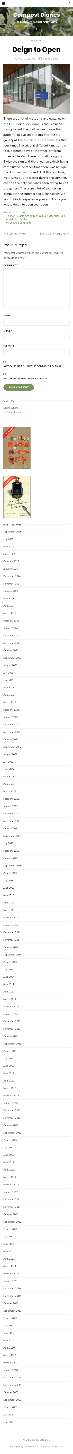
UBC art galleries (49, 216)
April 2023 (9, 695)
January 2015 (10, 925)
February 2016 (11, 850)
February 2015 (11, 917)
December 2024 (12, 576)
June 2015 (8, 887)
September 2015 (12, 865)
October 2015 (10, 858)
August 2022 (10, 754)
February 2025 (11, 561)
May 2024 (8, 598)
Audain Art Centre (36, 140)
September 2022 (12, 747)
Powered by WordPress (23, 1446)
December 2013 (12, 1021)
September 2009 (12, 1399)
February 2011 (11, 1273)
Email (7, 331)
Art (33, 40)
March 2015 (9, 910)
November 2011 (12, 1207)
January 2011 (10, 1281)
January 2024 (10, 628)
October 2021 (10, 828)
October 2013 (10, 1036)
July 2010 (8, 1325)
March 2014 (9, 999)
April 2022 (9, 784)
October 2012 (10, 1125)
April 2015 (9, 902)
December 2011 (12, 1199)
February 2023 (11, 709)
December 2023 (12, 635)
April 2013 (9, 1080)
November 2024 (12, 583)
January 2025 (10, 569)
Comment (10, 265)
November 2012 (12, 1118)
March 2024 (9, 613)
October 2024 (10, 591)
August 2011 (10, 1229)
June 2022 (8, 769)
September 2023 (12, 658)
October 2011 (10, 1214)
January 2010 (10, 1370)
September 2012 (12, 1132)
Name (7, 315)
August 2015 (10, 873)
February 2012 (11, 1184)
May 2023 (8, 687)
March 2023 (9, 702)
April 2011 (9, 1258)
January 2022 (10, 806)
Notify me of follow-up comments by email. (33, 366)
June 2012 (8, 1155)
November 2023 (12, 643)
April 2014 (9, 991)
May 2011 (8, 1251)
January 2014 (10, 1014)
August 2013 (10, 1051)
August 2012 (10, 1140)
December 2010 (12, 1288)
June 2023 (8, 680)
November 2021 (12, 821)
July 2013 (8, 1058)
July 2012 (8, 1147)
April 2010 (9, 1347)
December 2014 (12, 932)
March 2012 (9, 1177)
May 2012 (8, 1162)
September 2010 (12, 1310)
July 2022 (8, 761)
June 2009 (8, 1422)
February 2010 (11, 1362)
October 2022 (10, 739)
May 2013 (8, 1073)
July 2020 (8, 843)
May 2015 (8, 895)
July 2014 (8, 969)
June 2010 (8, 1333)
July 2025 (8, 539)
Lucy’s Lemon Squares (53, 233)
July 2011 (8, 1236)
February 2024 (11, 620)
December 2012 (12, 1110)
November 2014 (12, 939)
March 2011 (9, 1266)
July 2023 (8, 672)
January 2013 (10, 1103)
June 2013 (8, 1066)
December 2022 (12, 724)
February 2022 (11, 798)
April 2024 (9, 606)
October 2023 (10, 650)
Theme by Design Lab (51, 1446)
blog (39, 40)
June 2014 (8, 976)
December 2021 (12, 813)
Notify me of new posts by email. (25, 378)
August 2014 (10, 962)
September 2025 (12, 531)
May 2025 (8, 546)
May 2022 (8, 776)
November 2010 (12, 1296)
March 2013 (9, 1088)
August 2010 (10, 1318)
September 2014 (12, 954)
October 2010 (10, 1303)
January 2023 (10, 717)
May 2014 (8, 984)
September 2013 (12, 1043)
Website (8, 346)
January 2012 (10, 1192)
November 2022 (12, 732)
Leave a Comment (20, 223)
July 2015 (8, 880)
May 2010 (8, 1340)
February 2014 (11, 1006)
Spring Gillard (50, 58)
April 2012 (9, 1169)
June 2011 (8, 1244)
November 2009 (12, 1385)
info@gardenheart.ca (14, 412)
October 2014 (10, 947)
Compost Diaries (36, 15)
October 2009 (10, 1392)
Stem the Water (16, 233)
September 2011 (12, 1221)
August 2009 (10, 1407)
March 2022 (9, 791)
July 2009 (8, 1414)
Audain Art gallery (27, 216)
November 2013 (12, 1029)
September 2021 (12, 836)
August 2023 (10, 665)
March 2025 (9, 554)
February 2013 (11, 1095)
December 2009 (12, 1377)
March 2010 (9, 1355)
